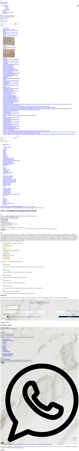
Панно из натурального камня (9, 180)
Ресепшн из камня (7, 183)
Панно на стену (6, 130)
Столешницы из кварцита (18, 104)
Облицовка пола (6, 190)
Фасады (4, 168)
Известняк (5, 156)
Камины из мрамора (16, 115)
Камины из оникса (24, 115)
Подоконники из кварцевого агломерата (11, 106)
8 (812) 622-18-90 (6, 359)
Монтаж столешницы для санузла (39, 134)
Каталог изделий (6, 87)
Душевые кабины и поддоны (36, 130)
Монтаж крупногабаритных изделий (67, 134)
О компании (5, 5)
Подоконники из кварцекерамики (43, 106)
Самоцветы (5, 157)
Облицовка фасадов (7, 189)
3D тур (4, 202)
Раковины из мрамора (25, 109)
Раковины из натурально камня (9, 181)
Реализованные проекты (8, 340)
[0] (78, 6)
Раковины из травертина (35, 109)
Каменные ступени (34, 107)
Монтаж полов (29, 134)
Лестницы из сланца (25, 107)
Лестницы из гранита (7, 107)
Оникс (4, 151)
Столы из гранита (45, 108)
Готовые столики (67, 108)
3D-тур (4, 11)
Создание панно (6, 192)
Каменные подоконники (8, 353)
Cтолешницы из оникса (57, 104)
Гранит (4, 149)
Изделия (4, 341)
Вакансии (7, 8)
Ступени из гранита (42, 107)
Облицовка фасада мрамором (34, 131)
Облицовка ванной (7, 188)
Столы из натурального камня (9, 179)
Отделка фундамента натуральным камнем (67, 131)
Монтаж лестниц (49, 134)
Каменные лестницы (7, 355)
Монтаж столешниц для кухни (9, 134)
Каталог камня (6, 27)
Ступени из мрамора (51, 107)
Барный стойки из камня (8, 182)
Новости (7, 6)
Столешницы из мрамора (29, 104)
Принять (2, 449)
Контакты (5, 13)
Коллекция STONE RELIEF (9, 162)
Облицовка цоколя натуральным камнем (49, 131)
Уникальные (5, 171)
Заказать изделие (4, 219)
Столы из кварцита (29, 108)
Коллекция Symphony (7, 161)
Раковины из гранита (7, 109)
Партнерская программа (8, 12)
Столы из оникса (52, 108)
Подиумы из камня (46, 130)
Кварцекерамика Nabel (8, 163)
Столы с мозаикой (60, 108)
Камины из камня (6, 184)
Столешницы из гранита (8, 104)
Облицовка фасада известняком (21, 131)
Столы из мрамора (7, 108)
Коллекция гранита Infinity (8, 159)
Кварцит (5, 152)
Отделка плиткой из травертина (21, 133)
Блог (6, 7)
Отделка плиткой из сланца (34, 133)
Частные (5, 167)
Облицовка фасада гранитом (9, 131)
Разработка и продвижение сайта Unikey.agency (42, 444)
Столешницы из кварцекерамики (13, 105)
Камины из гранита (32, 115)
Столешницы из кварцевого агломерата (43, 104)
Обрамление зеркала (14, 130)
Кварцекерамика (6, 351)
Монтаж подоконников (21, 134)
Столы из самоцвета (37, 108)
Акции (5, 148)
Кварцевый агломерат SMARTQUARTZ (11, 160)
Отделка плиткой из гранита (9, 133)
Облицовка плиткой (7, 191)
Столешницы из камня (8, 175)
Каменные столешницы (8, 354)
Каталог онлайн (6, 29)
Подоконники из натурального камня (28, 106)
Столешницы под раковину (24, 130)
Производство (6, 10)
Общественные (6, 169)
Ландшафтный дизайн (7, 172)
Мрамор (4, 150)
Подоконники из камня (8, 176)
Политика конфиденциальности (24, 444)
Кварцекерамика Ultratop (8, 158)
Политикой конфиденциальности (17, 447)
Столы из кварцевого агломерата (18, 108)
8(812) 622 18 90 (3, 2)
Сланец (4, 153)
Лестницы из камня (7, 178)
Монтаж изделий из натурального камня (11, 194)
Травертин (5, 155)
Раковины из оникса (16, 109)
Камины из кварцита (7, 115)
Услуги (4, 116)
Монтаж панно (56, 134)
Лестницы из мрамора (16, 107)
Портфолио (5, 77)
